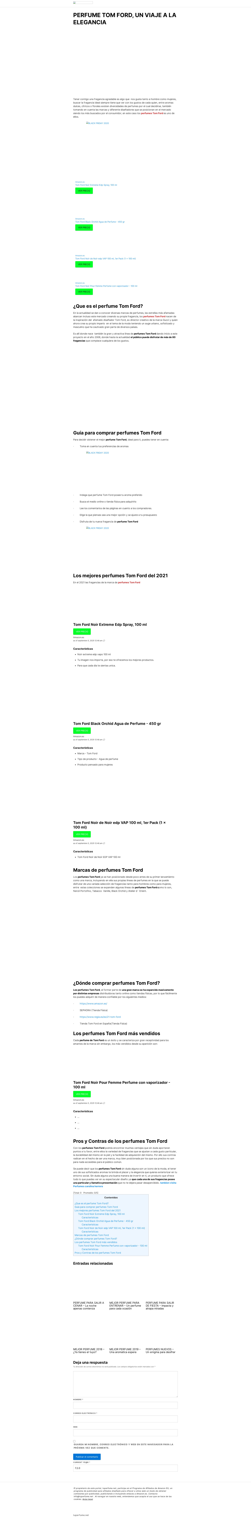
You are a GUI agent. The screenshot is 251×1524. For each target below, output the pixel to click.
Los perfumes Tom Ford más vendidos (96, 1242)
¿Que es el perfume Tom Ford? (92, 1203)
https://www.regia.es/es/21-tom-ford (100, 1017)
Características (90, 1217)
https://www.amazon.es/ (93, 1003)
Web (75, 1427)
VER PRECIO (84, 190)
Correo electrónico (85, 1413)
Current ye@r (81, 1462)
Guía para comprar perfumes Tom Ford (96, 1207)
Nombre (78, 1399)
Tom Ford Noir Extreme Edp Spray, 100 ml (101, 1214)
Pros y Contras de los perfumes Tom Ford (98, 1252)
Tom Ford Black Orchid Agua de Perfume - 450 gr (105, 1221)
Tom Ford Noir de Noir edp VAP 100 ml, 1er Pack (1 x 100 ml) (111, 1228)
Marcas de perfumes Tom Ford (92, 1235)
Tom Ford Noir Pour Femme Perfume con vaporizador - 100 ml (112, 1245)
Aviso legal (87, 1499)
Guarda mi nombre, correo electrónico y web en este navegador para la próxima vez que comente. (123, 1446)
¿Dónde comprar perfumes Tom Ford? (96, 1238)
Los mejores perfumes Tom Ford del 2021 (98, 1210)
